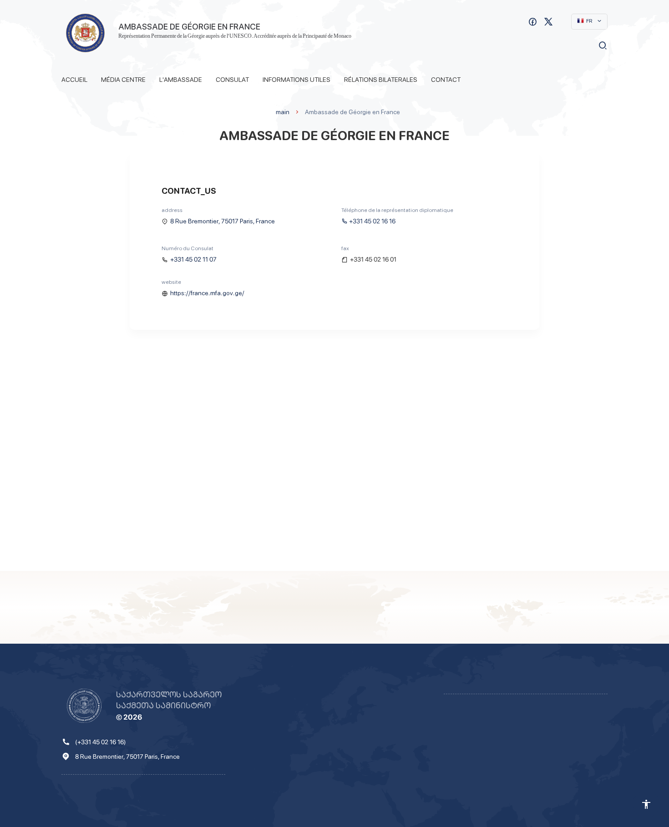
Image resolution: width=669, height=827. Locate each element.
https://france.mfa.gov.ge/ (207, 293)
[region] (334, 457)
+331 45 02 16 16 (372, 221)
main (282, 112)
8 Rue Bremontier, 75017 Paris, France (222, 221)
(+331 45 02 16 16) (100, 742)
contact (446, 79)
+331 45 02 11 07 (193, 259)
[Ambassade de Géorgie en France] (85, 33)
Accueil (74, 79)
